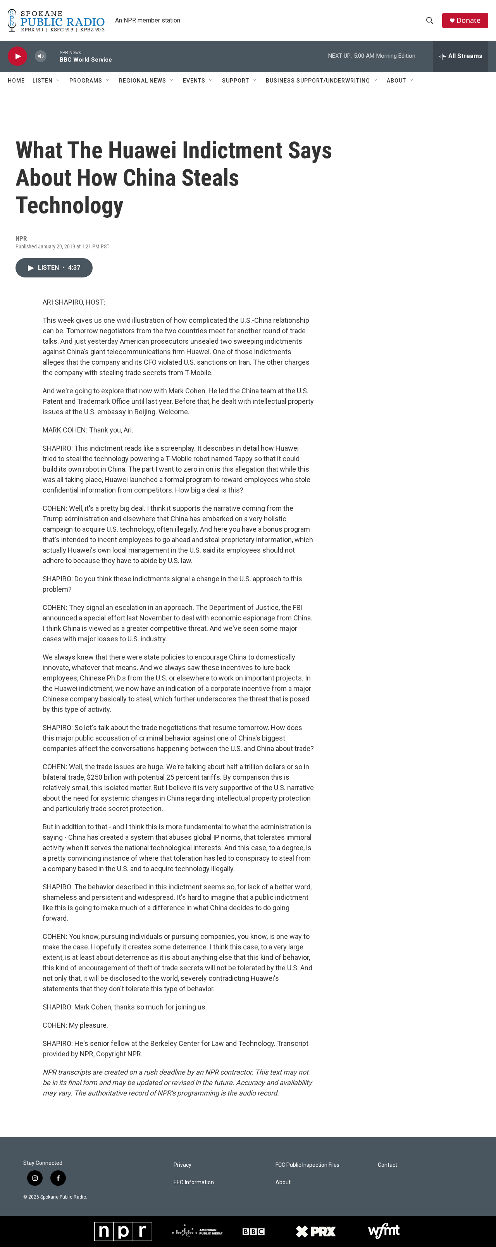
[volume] (40, 56)
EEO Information (194, 1182)
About (396, 81)
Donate (468, 20)
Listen (43, 81)
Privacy (182, 1165)
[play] (17, 56)
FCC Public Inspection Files (307, 1165)
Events (194, 81)
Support (235, 81)
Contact (387, 1165)
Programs (85, 81)
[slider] (53, 56)
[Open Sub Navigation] (58, 81)
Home (16, 81)
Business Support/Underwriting (318, 81)
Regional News (142, 81)
